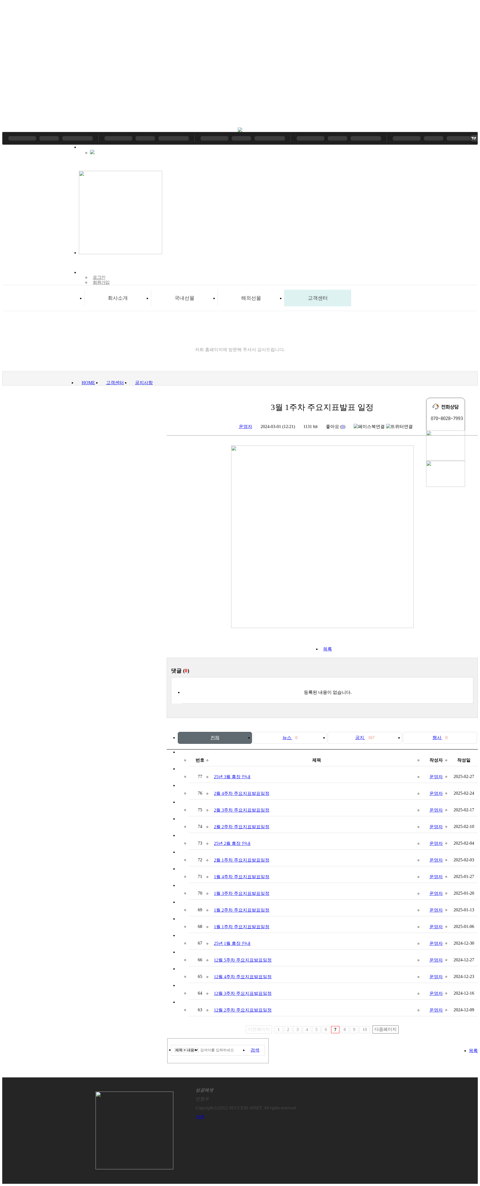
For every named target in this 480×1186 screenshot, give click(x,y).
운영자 (245, 426)
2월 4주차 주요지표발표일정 (241, 793)
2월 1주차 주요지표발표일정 (241, 860)
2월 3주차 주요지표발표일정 (241, 810)
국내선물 (184, 298)
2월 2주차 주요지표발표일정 (241, 826)
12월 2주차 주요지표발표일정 (243, 1010)
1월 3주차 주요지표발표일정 (241, 893)
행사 (440, 737)
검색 (255, 1050)
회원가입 (101, 282)
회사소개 (118, 298)
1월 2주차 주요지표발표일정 (241, 910)
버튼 (200, 1116)
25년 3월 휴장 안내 (232, 776)
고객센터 (318, 298)
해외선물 (251, 298)
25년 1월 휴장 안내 (232, 943)
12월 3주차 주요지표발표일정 (243, 993)
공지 (365, 737)
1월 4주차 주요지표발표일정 (241, 876)
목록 (327, 649)
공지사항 (144, 382)
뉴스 (290, 737)
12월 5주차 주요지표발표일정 (243, 960)
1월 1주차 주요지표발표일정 (241, 926)
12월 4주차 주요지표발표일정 (243, 976)
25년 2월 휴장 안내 (232, 843)
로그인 (99, 277)
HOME (88, 382)
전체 (215, 737)
